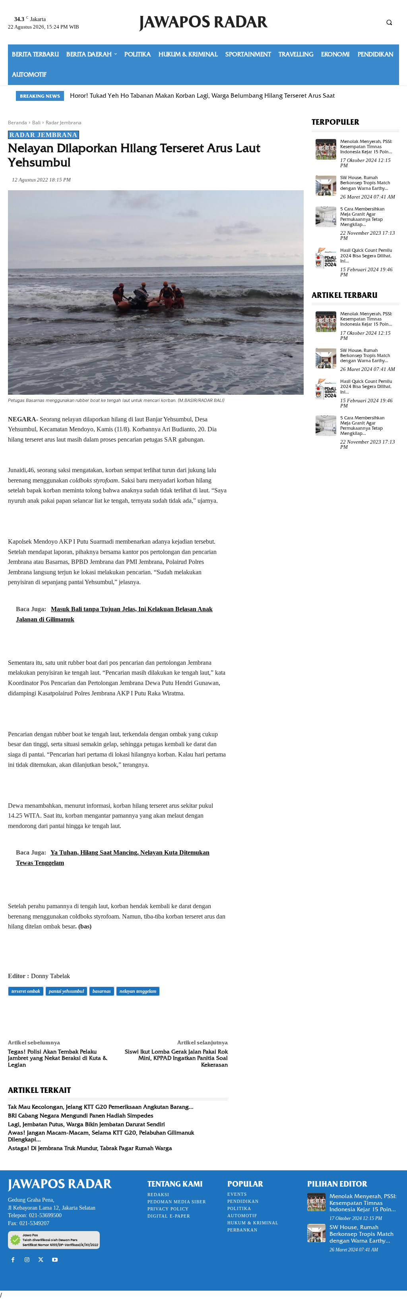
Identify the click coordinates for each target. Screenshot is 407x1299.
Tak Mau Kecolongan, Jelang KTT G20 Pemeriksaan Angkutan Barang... (101, 1106)
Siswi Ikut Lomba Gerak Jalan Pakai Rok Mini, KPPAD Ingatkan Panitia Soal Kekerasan (176, 1058)
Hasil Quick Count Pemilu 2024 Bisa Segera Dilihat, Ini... (366, 255)
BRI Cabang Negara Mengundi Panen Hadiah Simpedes (80, 1115)
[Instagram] (27, 1260)
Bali (36, 122)
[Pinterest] (52, 1013)
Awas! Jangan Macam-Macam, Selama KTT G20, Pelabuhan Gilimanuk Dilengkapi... (101, 1136)
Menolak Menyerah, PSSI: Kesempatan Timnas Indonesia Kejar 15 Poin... (366, 146)
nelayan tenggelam (138, 991)
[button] (389, 22)
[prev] (373, 96)
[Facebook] (16, 1013)
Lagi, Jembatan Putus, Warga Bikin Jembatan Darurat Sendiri (86, 1124)
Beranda (17, 122)
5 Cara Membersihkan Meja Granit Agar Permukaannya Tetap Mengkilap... (362, 217)
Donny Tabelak (50, 976)
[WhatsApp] (71, 1013)
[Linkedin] (89, 1013)
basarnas (102, 991)
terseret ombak (26, 991)
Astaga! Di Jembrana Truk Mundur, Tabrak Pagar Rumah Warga (90, 1148)
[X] (34, 1013)
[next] (386, 96)
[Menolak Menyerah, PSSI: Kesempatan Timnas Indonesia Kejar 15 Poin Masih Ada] (326, 149)
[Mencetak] (107, 1013)
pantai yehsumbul (66, 991)
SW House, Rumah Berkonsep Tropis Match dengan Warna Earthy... (365, 183)
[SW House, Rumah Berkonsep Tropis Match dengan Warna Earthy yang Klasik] (326, 185)
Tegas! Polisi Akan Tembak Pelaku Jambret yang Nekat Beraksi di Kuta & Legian (57, 1058)
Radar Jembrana (63, 122)
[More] (126, 1013)
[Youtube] (55, 1260)
